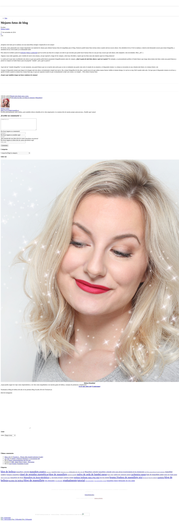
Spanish (8, 517)
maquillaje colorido (22, 472)
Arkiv (2, 435)
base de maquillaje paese (155, 475)
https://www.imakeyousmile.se (10, 110)
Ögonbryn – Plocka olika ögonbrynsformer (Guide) (28, 457)
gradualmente (70, 480)
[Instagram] (42, 503)
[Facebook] (4, 38)
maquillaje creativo (38, 471)
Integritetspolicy (89, 495)
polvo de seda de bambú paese (92, 474)
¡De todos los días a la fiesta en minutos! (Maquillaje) (26, 98)
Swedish (8, 519)
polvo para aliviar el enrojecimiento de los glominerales (128, 472)
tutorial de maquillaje (72, 474)
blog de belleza (8, 471)
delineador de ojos (65, 472)
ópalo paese (173, 474)
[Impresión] (31, 38)
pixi (50, 477)
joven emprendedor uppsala (100, 480)
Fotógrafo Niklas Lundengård (29, 52)
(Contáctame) (96, 386)
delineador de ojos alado (126, 481)
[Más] (37, 38)
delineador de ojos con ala (76, 472)
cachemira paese (138, 474)
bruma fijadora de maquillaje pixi (126, 477)
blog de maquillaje (58, 474)
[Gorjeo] (10, 38)
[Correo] (47, 503)
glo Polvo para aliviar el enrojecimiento (155, 472)
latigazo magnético (13, 475)
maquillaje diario (55, 472)
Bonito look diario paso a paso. (19, 96)
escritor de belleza (15, 480)
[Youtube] (57, 503)
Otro (5, 18)
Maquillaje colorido (91, 472)
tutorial (81, 480)
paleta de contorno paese (122, 475)
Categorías (4, 153)
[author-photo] (5, 107)
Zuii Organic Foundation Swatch (18, 463)
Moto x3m (7, 457)
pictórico (45, 477)
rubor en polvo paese (5, 477)
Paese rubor (110, 474)
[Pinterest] (17, 38)
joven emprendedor (89, 480)
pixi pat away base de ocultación (150, 477)
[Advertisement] (22, 80)
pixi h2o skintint (104, 477)
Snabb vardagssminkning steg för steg (19, 460)
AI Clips (7, 458)
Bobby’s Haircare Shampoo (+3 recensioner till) (26, 458)
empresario (48, 472)
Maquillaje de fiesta (32, 477)
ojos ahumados (50, 481)
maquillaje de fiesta (16, 477)
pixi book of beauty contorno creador (62, 477)
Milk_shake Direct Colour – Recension (22, 462)
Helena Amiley (5, 29)
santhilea (160, 477)
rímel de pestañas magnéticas (34, 474)
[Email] (24, 38)
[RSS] (52, 503)
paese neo (167, 474)
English (19, 519)
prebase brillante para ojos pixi (86, 477)
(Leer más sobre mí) (85, 386)
